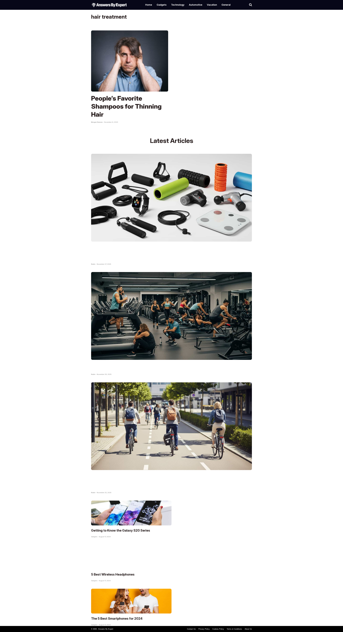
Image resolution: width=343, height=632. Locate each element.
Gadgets (162, 4)
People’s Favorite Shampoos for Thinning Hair (126, 106)
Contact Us (191, 629)
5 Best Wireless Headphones (113, 574)
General (225, 4)
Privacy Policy (204, 629)
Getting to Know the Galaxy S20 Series (120, 530)
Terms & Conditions (234, 629)
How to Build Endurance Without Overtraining (159, 366)
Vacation (212, 4)
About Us (248, 629)
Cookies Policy (218, 629)
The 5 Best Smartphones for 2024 (116, 618)
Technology (177, 4)
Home (148, 4)
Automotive (195, 4)
